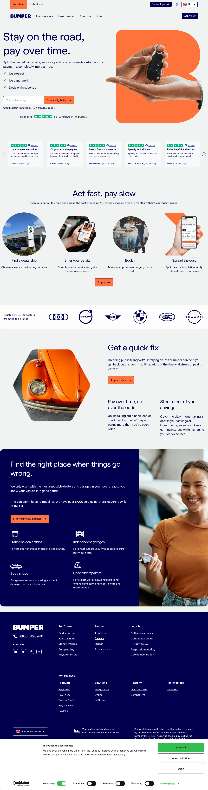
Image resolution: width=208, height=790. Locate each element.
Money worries (67, 643)
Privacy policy (139, 643)
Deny (181, 768)
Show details (167, 783)
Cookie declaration (142, 654)
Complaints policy (142, 638)
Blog (99, 16)
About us (85, 16)
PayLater (64, 689)
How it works (66, 16)
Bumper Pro (138, 694)
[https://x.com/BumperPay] (23, 651)
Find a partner (44, 16)
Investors (172, 689)
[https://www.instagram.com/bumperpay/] (39, 651)
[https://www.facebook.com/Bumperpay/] (31, 651)
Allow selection (181, 758)
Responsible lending (143, 649)
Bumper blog (66, 649)
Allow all (181, 747)
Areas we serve (104, 649)
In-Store (100, 700)
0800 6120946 (31, 636)
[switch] (91, 783)
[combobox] (189, 4)
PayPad (63, 710)
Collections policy (142, 633)
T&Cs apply (49, 108)
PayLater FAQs (67, 654)
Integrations (102, 689)
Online (99, 694)
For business (36, 4)
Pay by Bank (66, 705)
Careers (99, 638)
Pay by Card (66, 700)
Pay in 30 (64, 694)
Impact (99, 643)
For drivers (18, 4)
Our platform (139, 689)
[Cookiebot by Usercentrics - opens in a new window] (21, 783)
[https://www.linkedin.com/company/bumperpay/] (15, 651)
